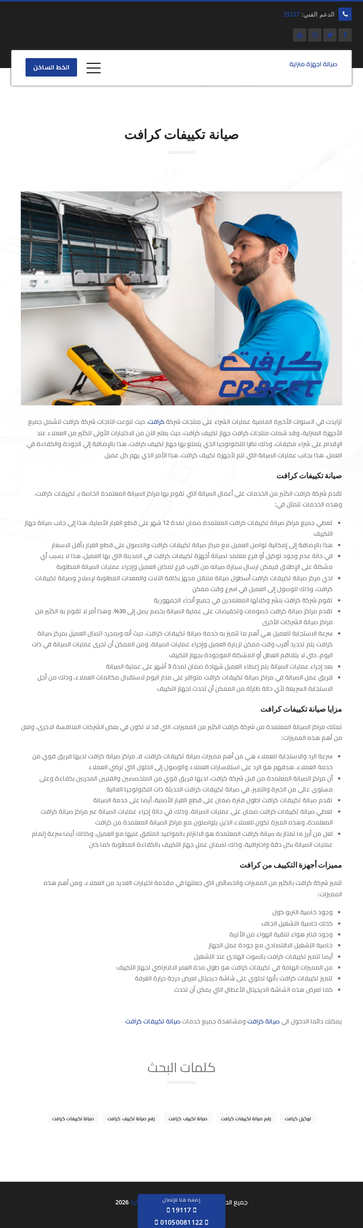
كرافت (156, 421)
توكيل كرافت (298, 1118)
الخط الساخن (51, 67)
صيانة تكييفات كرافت (153, 1021)
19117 (291, 14)
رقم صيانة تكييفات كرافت (246, 1118)
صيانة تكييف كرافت (188, 1118)
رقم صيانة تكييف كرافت (131, 1118)
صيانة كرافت (263, 1021)
